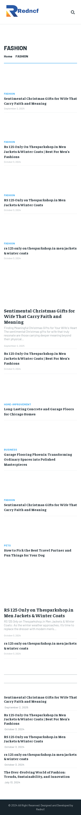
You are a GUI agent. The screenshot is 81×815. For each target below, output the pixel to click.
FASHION (9, 93)
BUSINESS (10, 449)
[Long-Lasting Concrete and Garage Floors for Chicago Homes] (40, 389)
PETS (7, 545)
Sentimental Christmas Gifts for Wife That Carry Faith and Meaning (40, 100)
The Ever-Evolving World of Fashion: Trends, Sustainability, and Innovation (37, 774)
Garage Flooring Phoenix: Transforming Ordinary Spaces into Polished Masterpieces (38, 459)
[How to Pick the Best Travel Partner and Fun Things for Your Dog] (40, 530)
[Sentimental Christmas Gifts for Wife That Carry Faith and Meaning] (40, 78)
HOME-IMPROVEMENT (17, 404)
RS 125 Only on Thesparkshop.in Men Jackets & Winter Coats (39, 612)
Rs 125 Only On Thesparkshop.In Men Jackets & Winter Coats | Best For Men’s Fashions (37, 151)
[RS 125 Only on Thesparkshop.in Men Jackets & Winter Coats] (40, 180)
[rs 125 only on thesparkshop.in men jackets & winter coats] (40, 228)
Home (8, 56)
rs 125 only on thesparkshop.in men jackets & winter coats (40, 756)
